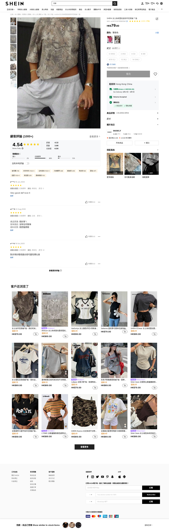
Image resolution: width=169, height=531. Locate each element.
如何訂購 (33, 484)
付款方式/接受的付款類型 (94, 512)
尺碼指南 (33, 490)
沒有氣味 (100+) (44, 171)
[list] (100, 477)
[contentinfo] (123, 516)
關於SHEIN (15, 475)
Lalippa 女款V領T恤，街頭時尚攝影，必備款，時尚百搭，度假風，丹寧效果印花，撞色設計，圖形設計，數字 (84, 382)
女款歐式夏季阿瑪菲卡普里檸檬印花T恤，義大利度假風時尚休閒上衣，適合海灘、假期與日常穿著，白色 (114, 431)
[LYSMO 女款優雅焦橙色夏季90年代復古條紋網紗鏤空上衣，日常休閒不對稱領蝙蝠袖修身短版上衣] (55, 411)
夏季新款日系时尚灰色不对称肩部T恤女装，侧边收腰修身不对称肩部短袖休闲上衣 (55, 380)
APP (119, 472)
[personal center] (142, 3)
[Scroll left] (159, 9)
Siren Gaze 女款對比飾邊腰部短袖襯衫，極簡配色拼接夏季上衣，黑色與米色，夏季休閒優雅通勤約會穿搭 (144, 382)
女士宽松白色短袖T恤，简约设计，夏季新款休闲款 (25, 380)
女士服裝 (18, 14)
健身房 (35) (71, 171)
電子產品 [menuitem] (152, 9)
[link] (147, 3)
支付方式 (52, 478)
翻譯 (11, 196)
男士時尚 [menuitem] (45, 9)
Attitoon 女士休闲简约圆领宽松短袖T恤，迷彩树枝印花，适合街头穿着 (55, 331)
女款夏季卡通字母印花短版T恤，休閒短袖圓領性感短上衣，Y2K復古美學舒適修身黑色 (25, 431)
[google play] (124, 478)
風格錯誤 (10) (40, 175)
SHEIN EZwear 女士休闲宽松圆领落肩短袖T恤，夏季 (144, 328)
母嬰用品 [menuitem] (59, 9)
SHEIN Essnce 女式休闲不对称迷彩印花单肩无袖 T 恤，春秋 (84, 431)
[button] (157, 3)
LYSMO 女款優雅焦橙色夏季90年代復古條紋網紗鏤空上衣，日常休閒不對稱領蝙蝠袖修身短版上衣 (55, 433)
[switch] (27, 163)
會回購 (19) (15, 171)
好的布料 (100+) (28, 171)
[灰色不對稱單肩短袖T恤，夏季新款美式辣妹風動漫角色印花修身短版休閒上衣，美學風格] (114, 360)
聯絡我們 (52, 475)
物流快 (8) (82, 171)
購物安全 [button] (116, 102)
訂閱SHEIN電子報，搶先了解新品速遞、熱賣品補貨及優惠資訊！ (107, 483)
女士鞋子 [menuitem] (88, 9)
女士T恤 (50, 14)
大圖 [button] (157, 33)
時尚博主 (14, 478)
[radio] (110, 40)
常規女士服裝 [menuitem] (22, 9)
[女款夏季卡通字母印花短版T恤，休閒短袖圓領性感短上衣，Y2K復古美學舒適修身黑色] (25, 411)
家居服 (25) (28, 175)
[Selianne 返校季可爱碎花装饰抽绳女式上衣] (114, 309)
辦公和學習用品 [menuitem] (140, 9)
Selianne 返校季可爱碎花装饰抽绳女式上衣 (114, 328)
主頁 (11, 14)
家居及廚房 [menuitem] (118, 9)
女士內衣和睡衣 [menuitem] (70, 9)
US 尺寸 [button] (115, 48)
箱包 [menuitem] (80, 9)
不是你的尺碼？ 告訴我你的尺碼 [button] (117, 68)
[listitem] (115, 164)
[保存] (155, 74)
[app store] (119, 478)
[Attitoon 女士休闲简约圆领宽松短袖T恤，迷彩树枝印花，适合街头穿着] (55, 309)
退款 (31, 481)
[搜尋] (114, 3)
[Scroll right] (162, 9)
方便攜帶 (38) (58, 171)
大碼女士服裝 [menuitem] (34, 9)
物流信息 (33, 475)
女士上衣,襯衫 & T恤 (39, 14)
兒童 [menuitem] (52, 9)
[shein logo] (15, 3)
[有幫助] (86, 202)
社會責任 (14, 481)
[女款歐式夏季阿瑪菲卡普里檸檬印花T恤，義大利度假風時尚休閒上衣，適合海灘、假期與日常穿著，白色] (114, 411)
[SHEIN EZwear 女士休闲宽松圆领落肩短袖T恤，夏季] (144, 309)
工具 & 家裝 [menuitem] (128, 9)
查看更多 (84, 447)
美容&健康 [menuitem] (107, 9)
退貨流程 (33, 478)
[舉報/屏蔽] (99, 202)
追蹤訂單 (33, 487)
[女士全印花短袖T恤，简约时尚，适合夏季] (25, 309)
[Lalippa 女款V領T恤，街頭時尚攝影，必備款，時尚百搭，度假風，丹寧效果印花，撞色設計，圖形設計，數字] (84, 360)
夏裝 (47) (93, 171)
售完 (128, 74)
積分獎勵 (52, 481)
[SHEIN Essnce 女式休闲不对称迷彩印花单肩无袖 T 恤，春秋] (84, 411)
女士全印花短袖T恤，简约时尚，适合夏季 (25, 328)
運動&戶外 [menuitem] (97, 9)
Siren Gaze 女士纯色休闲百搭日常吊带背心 (144, 433)
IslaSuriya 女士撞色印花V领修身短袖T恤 (84, 328)
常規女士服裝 (26, 14)
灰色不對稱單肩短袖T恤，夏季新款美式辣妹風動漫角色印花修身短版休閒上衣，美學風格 (114, 380)
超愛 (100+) (16, 175)
